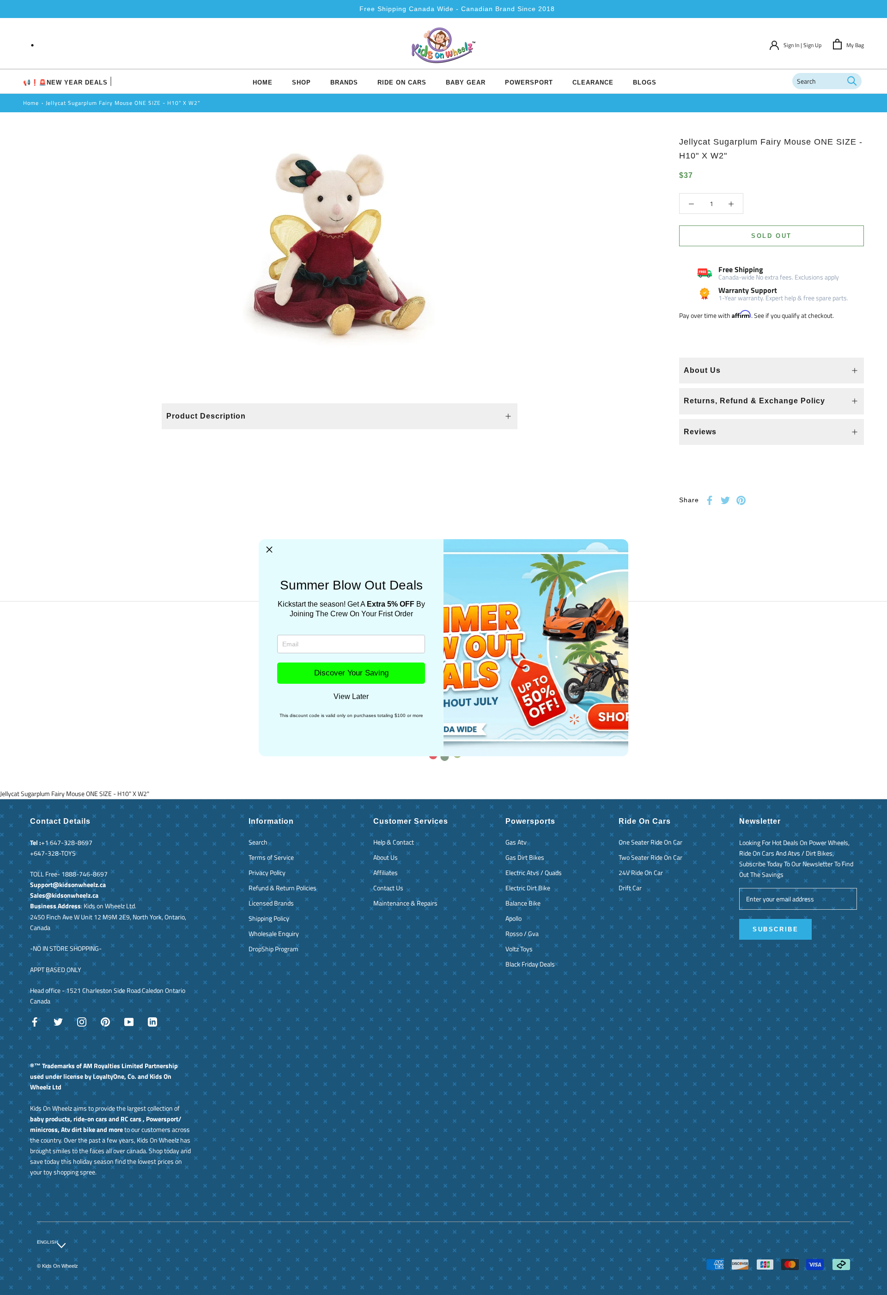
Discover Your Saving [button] (351, 673)
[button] (269, 549)
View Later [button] (351, 696)
